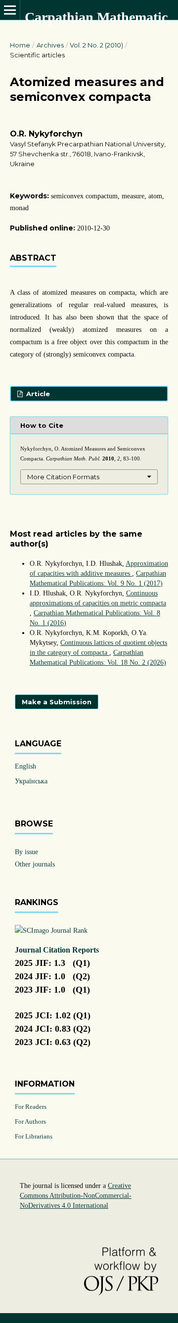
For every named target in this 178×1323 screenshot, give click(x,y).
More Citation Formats (63, 477)
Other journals (35, 864)
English (25, 766)
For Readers (30, 1106)
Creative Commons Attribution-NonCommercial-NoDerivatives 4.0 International (76, 1195)
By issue (26, 852)
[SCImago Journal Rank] (51, 930)
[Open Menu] (10, 10)
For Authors (30, 1121)
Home (20, 45)
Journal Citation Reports (57, 950)
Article (37, 394)
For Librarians (33, 1136)
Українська (31, 781)
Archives (50, 45)
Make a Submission (56, 702)
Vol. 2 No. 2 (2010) (96, 45)
